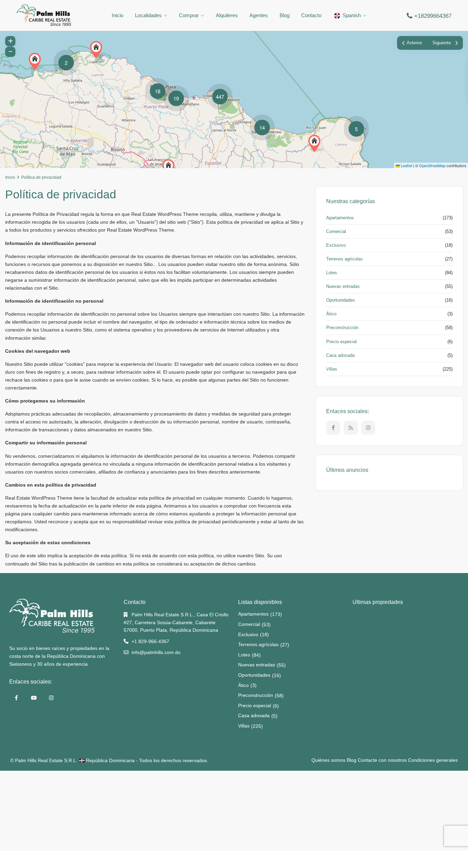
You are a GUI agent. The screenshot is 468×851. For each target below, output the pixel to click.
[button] (315, 143)
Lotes (331, 272)
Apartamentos (340, 217)
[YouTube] (34, 698)
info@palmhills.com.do (156, 652)
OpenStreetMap (432, 165)
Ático (331, 313)
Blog (285, 15)
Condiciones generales (433, 760)
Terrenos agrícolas (344, 258)
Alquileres (227, 15)
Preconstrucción (342, 327)
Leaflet (406, 165)
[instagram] (368, 428)
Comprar (189, 15)
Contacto (311, 15)
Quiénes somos (328, 760)
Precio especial (341, 341)
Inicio (117, 15)
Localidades (148, 15)
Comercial (336, 231)
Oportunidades (340, 300)
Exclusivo (336, 245)
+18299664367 (433, 16)
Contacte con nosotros (382, 760)
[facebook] (333, 428)
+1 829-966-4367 (150, 641)
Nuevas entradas (343, 286)
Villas (331, 369)
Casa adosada (340, 355)
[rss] (351, 428)
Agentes (258, 15)
